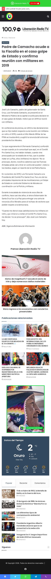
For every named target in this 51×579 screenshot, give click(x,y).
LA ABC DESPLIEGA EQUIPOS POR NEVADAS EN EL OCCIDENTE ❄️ (13, 341)
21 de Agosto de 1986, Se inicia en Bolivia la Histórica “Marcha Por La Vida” (31, 503)
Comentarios (40, 483)
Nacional (12, 38)
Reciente (23, 483)
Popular (9, 483)
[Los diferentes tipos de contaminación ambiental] (8, 515)
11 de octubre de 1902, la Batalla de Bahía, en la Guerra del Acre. (32, 492)
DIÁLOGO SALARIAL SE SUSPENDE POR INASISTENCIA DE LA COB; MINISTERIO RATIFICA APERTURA (12, 372)
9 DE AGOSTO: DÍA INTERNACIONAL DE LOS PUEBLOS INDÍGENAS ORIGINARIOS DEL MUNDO (37, 342)
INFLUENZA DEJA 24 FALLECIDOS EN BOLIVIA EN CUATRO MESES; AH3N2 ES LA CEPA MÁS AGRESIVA (37, 370)
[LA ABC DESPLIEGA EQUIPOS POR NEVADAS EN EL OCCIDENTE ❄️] (13, 330)
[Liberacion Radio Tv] (9, 16)
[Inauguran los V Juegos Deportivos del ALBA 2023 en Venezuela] (8, 537)
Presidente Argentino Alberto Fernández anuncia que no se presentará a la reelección (29, 525)
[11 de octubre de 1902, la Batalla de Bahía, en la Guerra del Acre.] (8, 494)
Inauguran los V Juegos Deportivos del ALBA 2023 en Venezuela (32, 535)
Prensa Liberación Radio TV (25, 248)
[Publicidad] (25, 29)
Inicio (5, 38)
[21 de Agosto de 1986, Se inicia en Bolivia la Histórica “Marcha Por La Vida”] (8, 504)
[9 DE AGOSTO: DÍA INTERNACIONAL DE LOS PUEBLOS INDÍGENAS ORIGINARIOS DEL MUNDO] (37, 330)
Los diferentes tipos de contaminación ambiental (28, 513)
